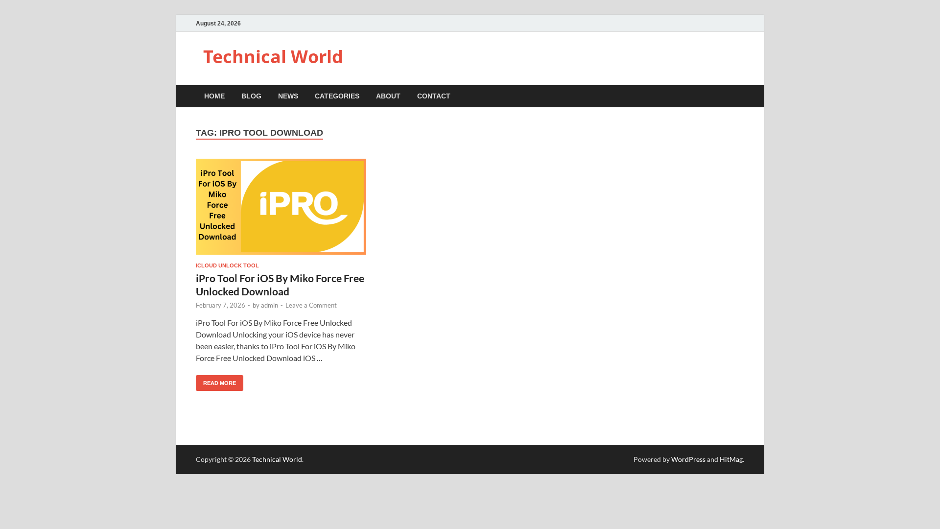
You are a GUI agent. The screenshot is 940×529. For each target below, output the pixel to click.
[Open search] (739, 96)
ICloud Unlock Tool (227, 265)
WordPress (688, 459)
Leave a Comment (311, 305)
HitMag (731, 459)
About (388, 96)
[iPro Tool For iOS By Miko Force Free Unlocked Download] (281, 207)
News (288, 96)
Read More (216, 380)
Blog (251, 96)
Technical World (273, 57)
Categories (337, 96)
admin (269, 305)
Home (214, 96)
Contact (433, 96)
